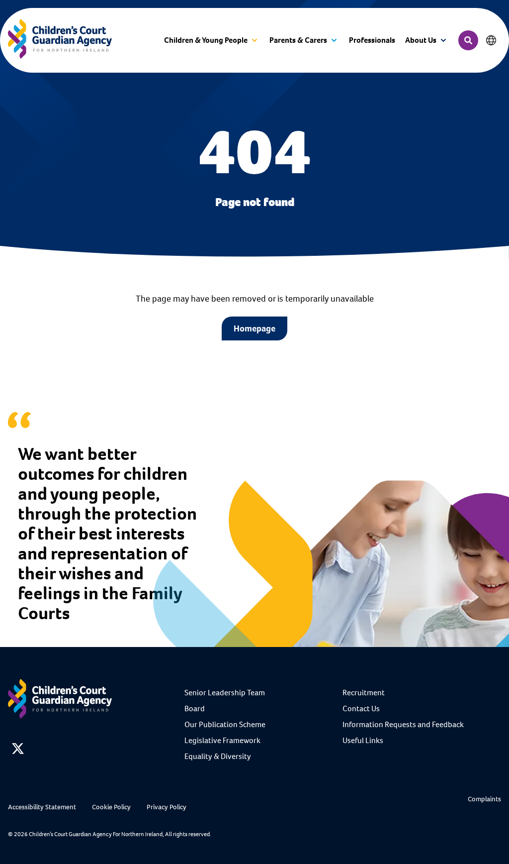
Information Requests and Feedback (403, 724)
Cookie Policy (111, 807)
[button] (211, 40)
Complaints (484, 799)
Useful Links (362, 740)
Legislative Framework (222, 740)
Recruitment (363, 692)
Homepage (254, 328)
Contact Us (361, 708)
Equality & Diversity (217, 756)
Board (194, 708)
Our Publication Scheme (224, 724)
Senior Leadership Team (224, 692)
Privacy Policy (166, 807)
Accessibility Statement (42, 807)
